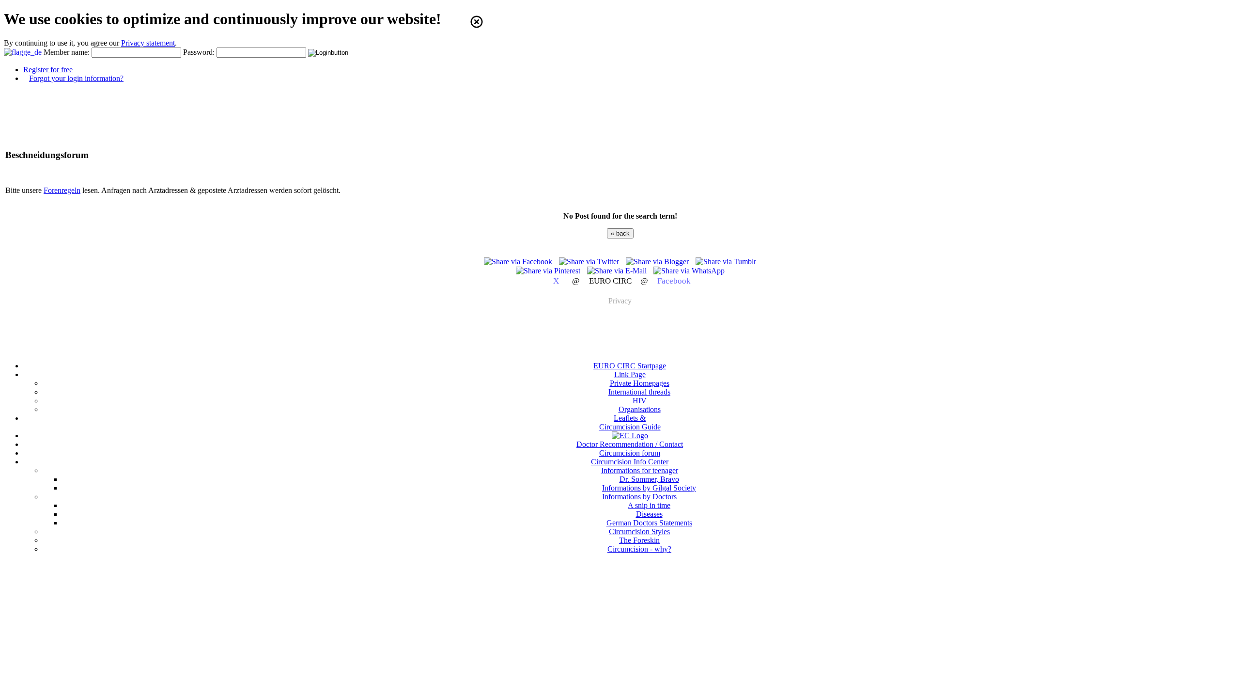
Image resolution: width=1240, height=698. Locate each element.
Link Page (630, 374)
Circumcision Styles (639, 531)
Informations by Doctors (639, 496)
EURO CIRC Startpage (629, 366)
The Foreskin (639, 540)
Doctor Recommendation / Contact (629, 444)
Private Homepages (639, 383)
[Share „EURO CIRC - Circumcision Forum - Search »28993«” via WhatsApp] (689, 271)
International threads (639, 392)
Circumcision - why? (639, 549)
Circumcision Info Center (629, 462)
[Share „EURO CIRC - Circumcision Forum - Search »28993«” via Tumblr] (726, 261)
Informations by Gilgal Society (649, 488)
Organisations (640, 409)
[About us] (630, 435)
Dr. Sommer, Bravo (649, 479)
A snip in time (649, 505)
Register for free (48, 69)
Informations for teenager (639, 470)
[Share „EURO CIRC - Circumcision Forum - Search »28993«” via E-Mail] (618, 271)
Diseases (649, 514)
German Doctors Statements (649, 523)
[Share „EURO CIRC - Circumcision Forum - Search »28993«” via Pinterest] (549, 271)
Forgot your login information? (76, 78)
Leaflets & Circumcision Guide (630, 422)
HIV (640, 401)
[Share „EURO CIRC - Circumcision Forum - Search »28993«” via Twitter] (590, 261)
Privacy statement (148, 43)
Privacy (620, 301)
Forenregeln (62, 190)
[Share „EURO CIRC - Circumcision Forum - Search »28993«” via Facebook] (519, 261)
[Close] (476, 22)
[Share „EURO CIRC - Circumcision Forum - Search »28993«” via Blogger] (658, 261)
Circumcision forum (629, 453)
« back (620, 233)
